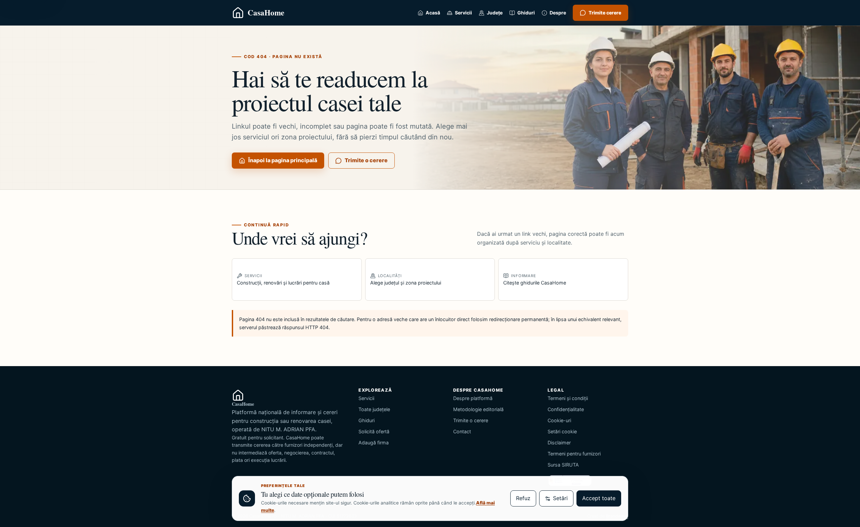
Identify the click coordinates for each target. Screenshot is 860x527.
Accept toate (598, 498)
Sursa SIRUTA (563, 465)
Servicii (366, 398)
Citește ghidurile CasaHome (534, 279)
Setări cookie (562, 431)
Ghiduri (366, 420)
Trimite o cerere (366, 160)
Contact (462, 431)
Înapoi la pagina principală (282, 160)
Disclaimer (559, 442)
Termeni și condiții (568, 398)
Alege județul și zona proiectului (405, 279)
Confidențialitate (566, 409)
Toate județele (374, 409)
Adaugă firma (373, 442)
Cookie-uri (559, 420)
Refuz (523, 498)
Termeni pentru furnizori (574, 453)
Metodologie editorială (478, 409)
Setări (560, 498)
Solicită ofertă (373, 431)
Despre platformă (472, 398)
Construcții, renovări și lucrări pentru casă (283, 279)
